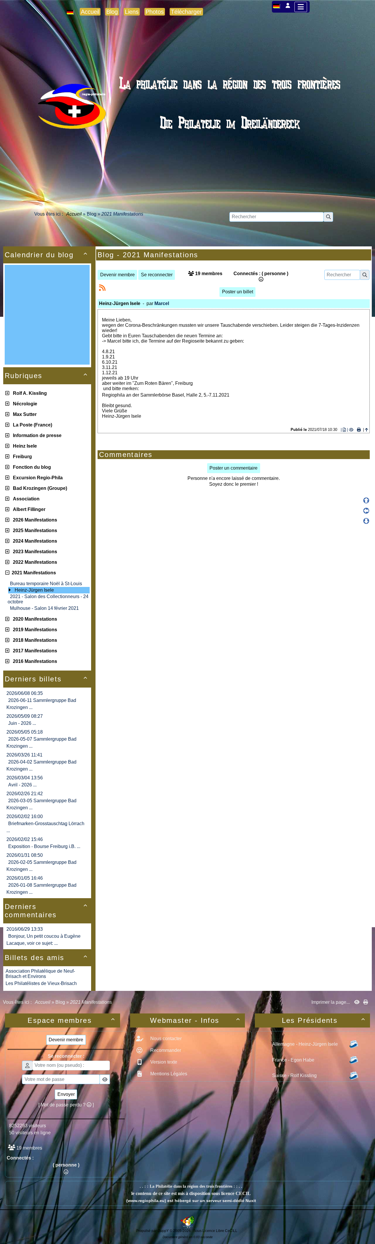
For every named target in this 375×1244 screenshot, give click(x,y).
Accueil (74, 213)
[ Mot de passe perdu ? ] (66, 1104)
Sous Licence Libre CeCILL (215, 1231)
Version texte (163, 1061)
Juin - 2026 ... (22, 723)
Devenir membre (117, 274)
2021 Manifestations (32, 572)
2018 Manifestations (34, 640)
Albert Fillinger (28, 509)
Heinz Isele (24, 446)
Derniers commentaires (46, 911)
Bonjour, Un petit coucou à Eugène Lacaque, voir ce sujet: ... (43, 940)
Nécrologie (24, 403)
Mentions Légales (168, 1073)
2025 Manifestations (34, 530)
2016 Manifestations (34, 661)
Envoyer (66, 1094)
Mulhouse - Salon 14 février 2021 (44, 608)
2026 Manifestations (34, 519)
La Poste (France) (31, 424)
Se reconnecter (157, 274)
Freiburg (21, 456)
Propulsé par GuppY (153, 1231)
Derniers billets (46, 679)
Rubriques (46, 376)
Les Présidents (323, 1020)
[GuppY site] (187, 1227)
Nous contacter (165, 1038)
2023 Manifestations (34, 551)
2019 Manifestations (34, 629)
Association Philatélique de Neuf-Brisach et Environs (40, 974)
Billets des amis (46, 958)
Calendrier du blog (46, 255)
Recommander (165, 1050)
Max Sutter (24, 414)
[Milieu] (366, 511)
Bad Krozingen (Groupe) (39, 488)
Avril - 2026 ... (22, 784)
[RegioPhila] (187, 118)
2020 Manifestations (34, 619)
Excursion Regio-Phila (37, 477)
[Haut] (366, 500)
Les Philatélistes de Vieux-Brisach (41, 983)
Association (25, 498)
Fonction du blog (31, 467)
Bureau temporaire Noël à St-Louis (46, 583)
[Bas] (366, 521)
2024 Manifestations (34, 541)
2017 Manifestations (34, 650)
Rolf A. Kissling (29, 393)
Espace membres (71, 1020)
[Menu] (300, 7)
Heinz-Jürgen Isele (34, 590)
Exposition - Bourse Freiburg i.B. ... (44, 846)
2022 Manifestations (34, 562)
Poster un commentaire (233, 468)
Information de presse (36, 435)
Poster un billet (237, 291)
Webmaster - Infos (195, 1020)
